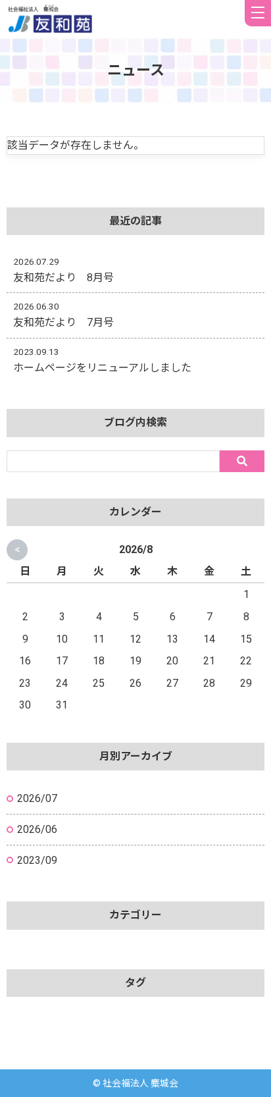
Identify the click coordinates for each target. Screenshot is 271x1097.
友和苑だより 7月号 (63, 322)
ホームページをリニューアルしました (102, 367)
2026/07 (37, 798)
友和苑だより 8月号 (63, 277)
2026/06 (37, 829)
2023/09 (37, 860)
